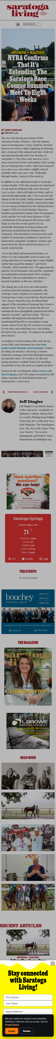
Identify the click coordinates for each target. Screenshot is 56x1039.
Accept (11, 1031)
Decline (27, 1031)
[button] (52, 963)
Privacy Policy (12, 1024)
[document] (28, 519)
